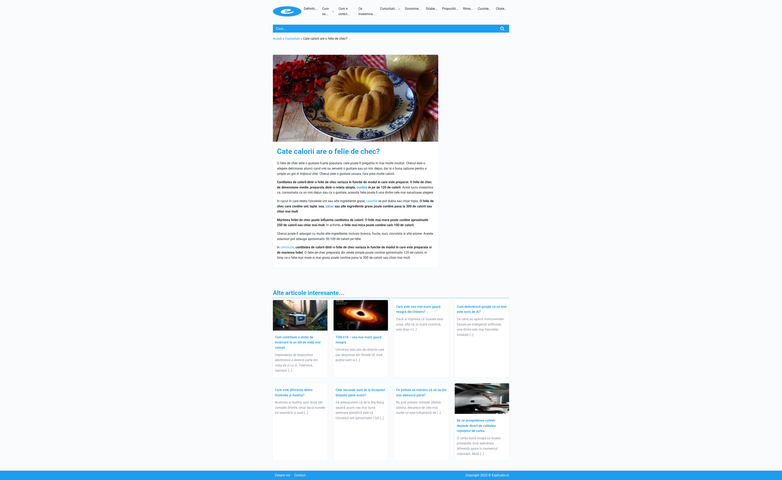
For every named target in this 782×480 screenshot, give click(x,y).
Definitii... (310, 9)
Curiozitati (292, 39)
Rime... (468, 9)
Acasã (277, 39)
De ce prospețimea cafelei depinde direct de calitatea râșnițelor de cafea (476, 426)
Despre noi (282, 475)
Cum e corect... (344, 11)
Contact (299, 475)
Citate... (501, 9)
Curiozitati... (388, 9)
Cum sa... (325, 11)
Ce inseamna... (366, 11)
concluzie (287, 247)
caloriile (371, 201)
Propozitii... (450, 9)
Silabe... (431, 9)
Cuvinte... (484, 9)
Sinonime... (413, 9)
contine (362, 187)
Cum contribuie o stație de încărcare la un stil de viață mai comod (298, 342)
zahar (329, 206)
